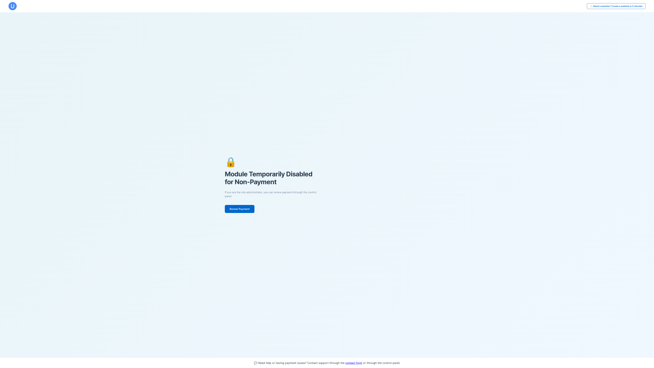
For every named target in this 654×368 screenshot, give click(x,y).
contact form (353, 363)
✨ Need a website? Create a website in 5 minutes (616, 6)
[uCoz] (13, 6)
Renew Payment (240, 209)
